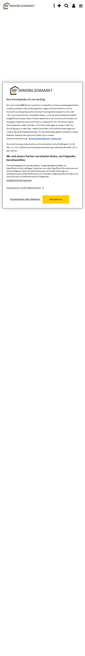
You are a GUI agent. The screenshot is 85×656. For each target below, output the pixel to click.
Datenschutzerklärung (39, 138)
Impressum (56, 138)
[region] (42, 145)
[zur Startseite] (18, 5)
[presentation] (80, 4)
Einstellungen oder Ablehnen (25, 199)
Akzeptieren (55, 199)
